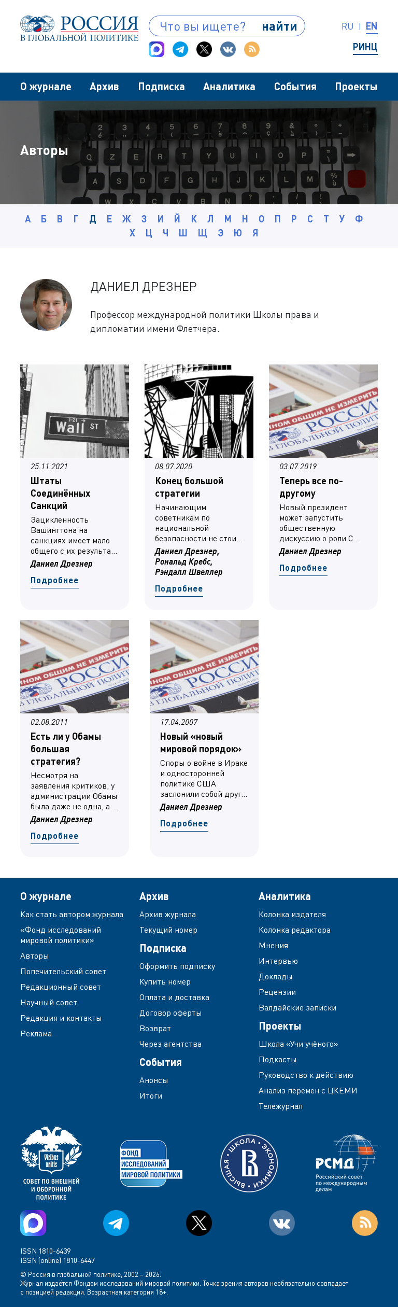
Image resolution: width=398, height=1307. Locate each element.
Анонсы (153, 1080)
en (372, 26)
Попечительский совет (63, 971)
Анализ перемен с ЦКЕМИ (308, 1090)
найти (279, 25)
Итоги (150, 1095)
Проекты (356, 86)
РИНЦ (365, 46)
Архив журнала (167, 914)
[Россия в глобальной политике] (79, 28)
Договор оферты (170, 1012)
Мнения (273, 945)
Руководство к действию (306, 1075)
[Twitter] (204, 49)
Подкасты (278, 1059)
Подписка (161, 86)
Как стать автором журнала (71, 914)
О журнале (46, 86)
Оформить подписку (177, 966)
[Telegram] (180, 49)
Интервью (278, 960)
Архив (104, 86)
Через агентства (170, 1043)
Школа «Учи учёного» (298, 1043)
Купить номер (165, 981)
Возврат (155, 1028)
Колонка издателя (292, 914)
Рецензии (277, 992)
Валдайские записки (297, 1007)
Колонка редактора (295, 929)
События (295, 86)
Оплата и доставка (174, 997)
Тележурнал (281, 1106)
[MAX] (156, 49)
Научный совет (48, 1002)
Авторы (34, 955)
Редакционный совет (60, 986)
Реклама (36, 1033)
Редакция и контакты (61, 1018)
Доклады (276, 976)
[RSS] (252, 49)
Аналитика (229, 86)
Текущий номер (168, 929)
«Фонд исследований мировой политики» (60, 934)
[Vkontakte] (228, 49)
